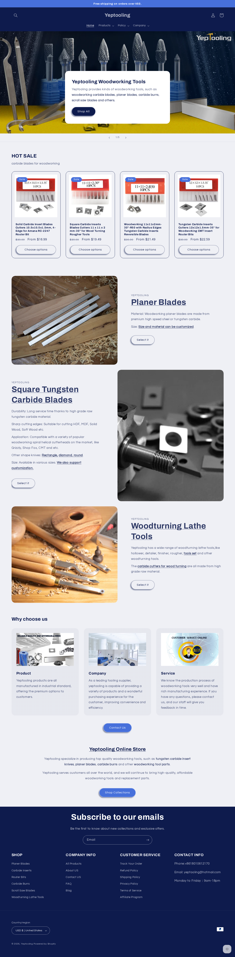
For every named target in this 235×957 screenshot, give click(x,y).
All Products (74, 863)
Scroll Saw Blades (23, 890)
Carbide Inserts (22, 870)
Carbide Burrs (21, 883)
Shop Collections (117, 792)
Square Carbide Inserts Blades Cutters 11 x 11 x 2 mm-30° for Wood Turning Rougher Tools (87, 229)
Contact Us (117, 727)
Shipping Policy (130, 877)
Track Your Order (131, 863)
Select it (143, 339)
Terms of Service (131, 890)
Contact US (73, 877)
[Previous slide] (109, 138)
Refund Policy (129, 870)
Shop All (83, 111)
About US (72, 870)
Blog (69, 890)
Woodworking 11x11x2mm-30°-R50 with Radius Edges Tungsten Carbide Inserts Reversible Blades (143, 229)
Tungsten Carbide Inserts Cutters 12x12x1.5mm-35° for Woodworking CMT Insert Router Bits (198, 229)
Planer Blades (158, 302)
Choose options (36, 249)
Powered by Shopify (45, 944)
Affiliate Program (131, 897)
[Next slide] (126, 138)
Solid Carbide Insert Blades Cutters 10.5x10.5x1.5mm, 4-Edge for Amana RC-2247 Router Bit (36, 229)
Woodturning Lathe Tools (28, 897)
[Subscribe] (148, 839)
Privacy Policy (129, 883)
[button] (16, 15)
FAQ (68, 883)
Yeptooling (27, 944)
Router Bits (19, 877)
